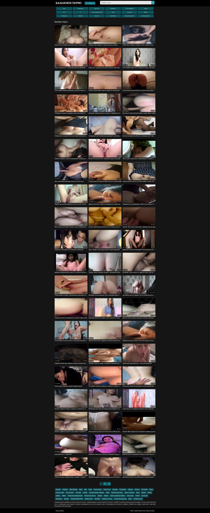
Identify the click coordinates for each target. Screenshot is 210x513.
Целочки (115, 489)
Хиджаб (58, 489)
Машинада (59, 499)
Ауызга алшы (97, 489)
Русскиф (78, 492)
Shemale (66, 499)
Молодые (64, 16)
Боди (90, 489)
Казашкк (65, 489)
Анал (113, 12)
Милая (150, 492)
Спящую (130, 489)
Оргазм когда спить (117, 492)
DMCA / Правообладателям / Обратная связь (142, 510)
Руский (85, 492)
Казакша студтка (107, 499)
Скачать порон (60, 492)
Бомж (151, 489)
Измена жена (88, 499)
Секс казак (130, 496)
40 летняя (144, 489)
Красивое (113, 8)
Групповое (113, 16)
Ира (85, 489)
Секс (64, 8)
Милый (144, 492)
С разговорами (129, 8)
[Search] (153, 2)
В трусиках (123, 489)
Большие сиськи (129, 16)
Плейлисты (91, 3)
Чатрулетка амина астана (75, 496)
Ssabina (58, 496)
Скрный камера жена (77, 499)
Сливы (145, 8)
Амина (64, 496)
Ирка (80, 489)
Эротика (96, 8)
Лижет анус (107, 489)
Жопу (137, 492)
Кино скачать (70, 492)
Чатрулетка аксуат (90, 496)
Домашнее (80, 8)
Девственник (73, 489)
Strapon (106, 496)
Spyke (130, 499)
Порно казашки (60, 510)
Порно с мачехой (129, 492)
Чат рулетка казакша (120, 499)
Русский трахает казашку (96, 492)
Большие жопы (146, 16)
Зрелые (80, 16)
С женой (129, 12)
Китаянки (97, 499)
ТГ (80, 12)
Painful (137, 496)
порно (69, 2)
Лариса (100, 496)
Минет (145, 12)
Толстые (96, 16)
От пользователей (97, 12)
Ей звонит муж (138, 499)
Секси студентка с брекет (117, 496)
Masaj (107, 492)
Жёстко (137, 489)
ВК (64, 12)
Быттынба (144, 496)
